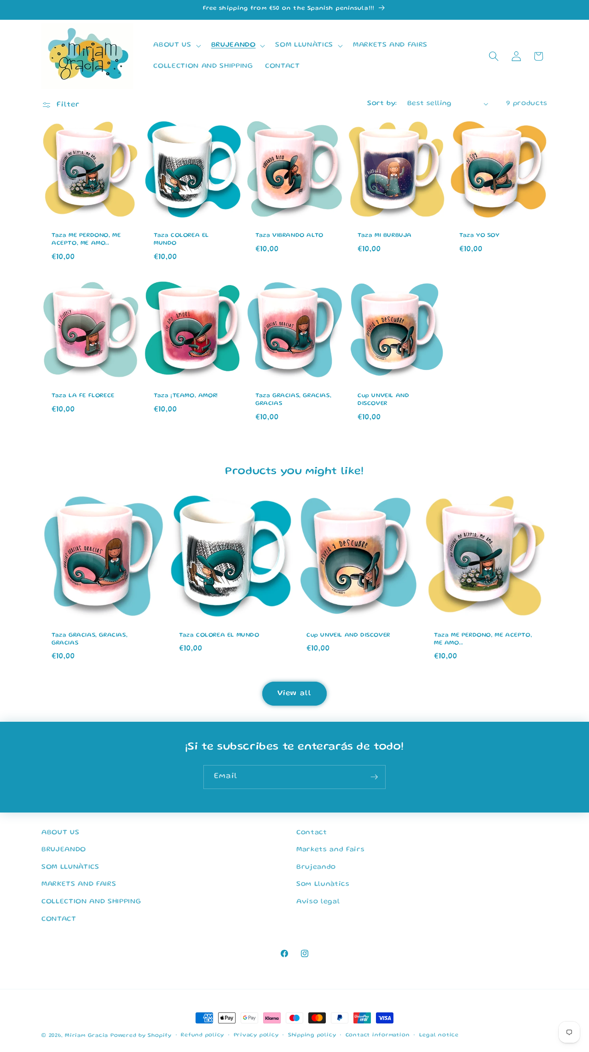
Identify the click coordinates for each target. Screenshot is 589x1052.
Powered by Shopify (141, 1035)
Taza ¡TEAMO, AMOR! (186, 395)
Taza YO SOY (479, 235)
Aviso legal (318, 902)
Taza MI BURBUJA (385, 235)
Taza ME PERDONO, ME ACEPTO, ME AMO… (86, 239)
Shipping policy (312, 1035)
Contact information (378, 1035)
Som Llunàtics (323, 885)
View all (294, 693)
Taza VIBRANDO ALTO (289, 235)
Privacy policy (256, 1035)
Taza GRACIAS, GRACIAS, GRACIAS (293, 399)
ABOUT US (60, 833)
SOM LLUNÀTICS (70, 867)
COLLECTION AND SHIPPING (91, 902)
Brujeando (316, 867)
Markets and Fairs (330, 850)
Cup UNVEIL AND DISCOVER (383, 399)
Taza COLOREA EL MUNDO (181, 239)
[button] (176, 45)
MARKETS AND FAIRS (78, 885)
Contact (311, 833)
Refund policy (202, 1035)
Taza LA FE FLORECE (83, 395)
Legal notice (439, 1035)
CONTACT (58, 919)
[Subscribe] (374, 777)
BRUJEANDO (63, 850)
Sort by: (382, 103)
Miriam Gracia (86, 1035)
